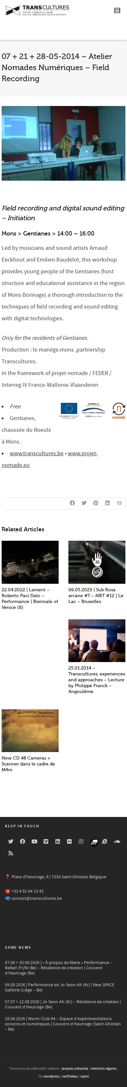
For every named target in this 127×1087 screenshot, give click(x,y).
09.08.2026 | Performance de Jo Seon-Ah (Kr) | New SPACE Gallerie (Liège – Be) (59, 987)
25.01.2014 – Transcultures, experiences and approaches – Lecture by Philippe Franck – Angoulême (96, 680)
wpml (84, 1076)
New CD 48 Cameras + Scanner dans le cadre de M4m (28, 764)
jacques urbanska (75, 1068)
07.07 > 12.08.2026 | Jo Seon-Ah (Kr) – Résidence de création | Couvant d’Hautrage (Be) (63, 1004)
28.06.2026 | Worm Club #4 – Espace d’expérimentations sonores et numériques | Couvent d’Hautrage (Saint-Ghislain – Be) (63, 1024)
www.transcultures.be (37, 453)
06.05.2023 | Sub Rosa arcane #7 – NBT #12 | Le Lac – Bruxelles (95, 595)
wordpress (52, 1076)
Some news (18, 947)
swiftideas (70, 1076)
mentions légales (103, 1068)
